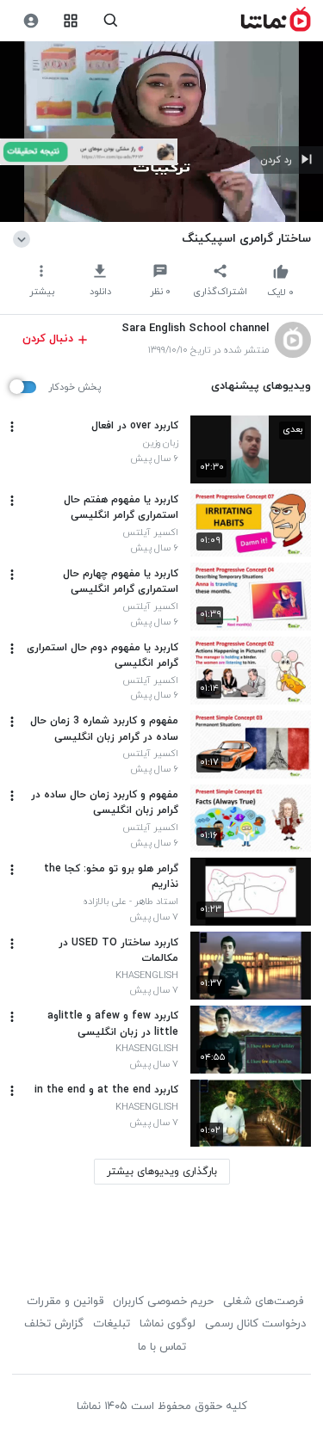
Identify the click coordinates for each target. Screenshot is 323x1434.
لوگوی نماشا (168, 1324)
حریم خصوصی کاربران (163, 1301)
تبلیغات (111, 1324)
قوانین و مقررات (65, 1301)
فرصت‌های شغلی (263, 1301)
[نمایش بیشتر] (24, 238)
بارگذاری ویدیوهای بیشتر (162, 1171)
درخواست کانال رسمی (255, 1324)
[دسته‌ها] (71, 21)
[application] (161, 132)
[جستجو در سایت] (110, 21)
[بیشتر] (12, 426)
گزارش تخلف (54, 1324)
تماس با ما (162, 1347)
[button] (286, 160)
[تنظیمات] (30, 21)
